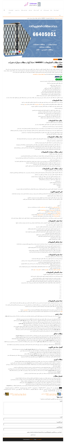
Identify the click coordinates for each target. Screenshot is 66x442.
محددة (61, 390)
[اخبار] (4, 10)
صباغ (51, 10)
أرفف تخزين (26, 309)
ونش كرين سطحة (24, 10)
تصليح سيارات (11, 10)
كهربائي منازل (56, 10)
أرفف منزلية (38, 269)
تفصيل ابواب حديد (56, 387)
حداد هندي (13, 389)
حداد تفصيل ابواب (59, 389)
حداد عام (49, 389)
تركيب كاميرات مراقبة (56, 214)
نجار (41, 10)
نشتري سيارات (52, 210)
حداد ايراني (30, 387)
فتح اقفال (58, 213)
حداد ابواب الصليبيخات (42, 387)
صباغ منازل (37, 104)
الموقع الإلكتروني (59, 427)
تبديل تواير (30, 10)
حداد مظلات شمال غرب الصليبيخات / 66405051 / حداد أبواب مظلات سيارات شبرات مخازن (17, 394)
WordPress (31, 439)
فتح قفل (49, 213)
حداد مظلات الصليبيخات (34, 389)
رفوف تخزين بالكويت (56, 269)
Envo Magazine (39, 439)
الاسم (61, 416)
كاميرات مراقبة (36, 10)
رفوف (34, 269)
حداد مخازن (46, 389)
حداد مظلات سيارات (26, 389)
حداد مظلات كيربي (19, 389)
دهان (25, 104)
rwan (54, 66)
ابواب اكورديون (42, 207)
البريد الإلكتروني (59, 422)
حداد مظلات (57, 18)
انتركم (10, 12)
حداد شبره (53, 389)
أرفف (61, 311)
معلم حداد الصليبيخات (51, 390)
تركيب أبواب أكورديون (55, 207)
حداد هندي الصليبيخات (7, 389)
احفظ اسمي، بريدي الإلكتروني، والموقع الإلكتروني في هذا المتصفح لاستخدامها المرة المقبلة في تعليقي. (44, 432)
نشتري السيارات (43, 210)
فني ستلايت (58, 211)
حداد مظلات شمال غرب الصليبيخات (39, 74)
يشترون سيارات (46, 10)
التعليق (61, 401)
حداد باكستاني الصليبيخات (9, 387)
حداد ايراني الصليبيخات (23, 387)
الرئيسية (61, 18)
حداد (51, 387)
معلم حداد (57, 390)
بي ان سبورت (17, 10)
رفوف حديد (46, 269)
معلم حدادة (45, 390)
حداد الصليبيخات (35, 387)
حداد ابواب (48, 387)
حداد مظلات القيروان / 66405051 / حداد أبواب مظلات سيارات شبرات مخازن (49, 394)
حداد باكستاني (16, 387)
